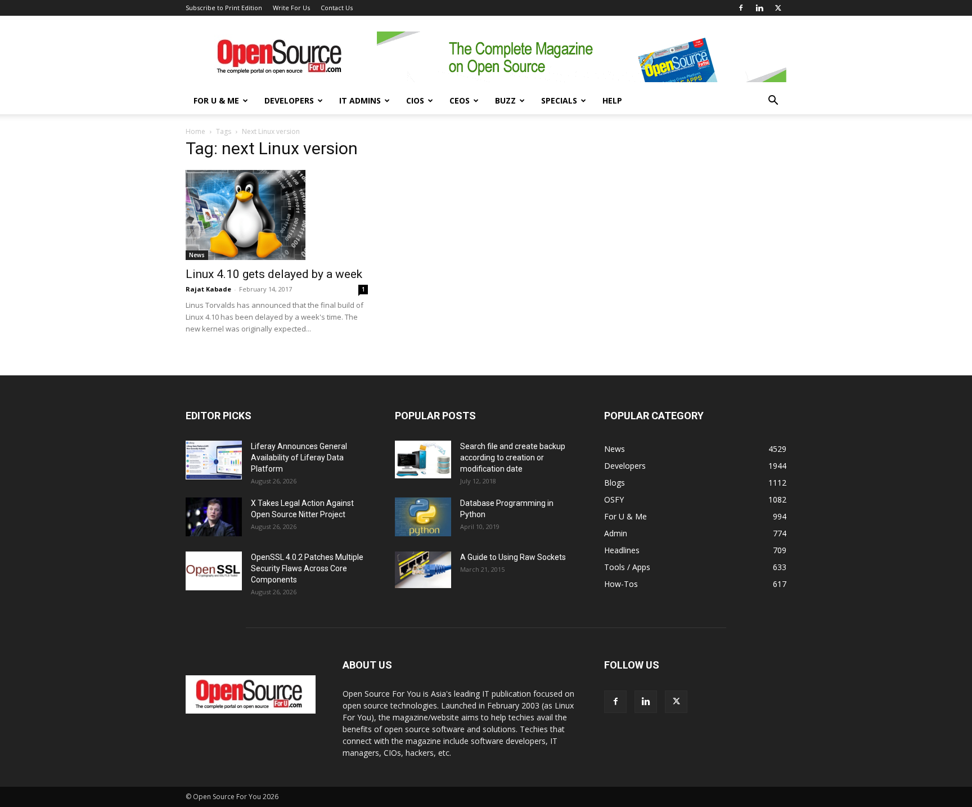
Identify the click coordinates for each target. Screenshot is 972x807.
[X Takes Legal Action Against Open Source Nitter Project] (214, 516)
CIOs (415, 100)
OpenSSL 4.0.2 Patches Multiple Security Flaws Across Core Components (307, 568)
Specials (559, 100)
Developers (289, 100)
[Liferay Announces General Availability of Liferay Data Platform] (214, 460)
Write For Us (291, 7)
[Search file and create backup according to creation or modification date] (423, 459)
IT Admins (360, 100)
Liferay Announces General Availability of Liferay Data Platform (299, 457)
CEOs (459, 100)
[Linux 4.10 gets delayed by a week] (277, 215)
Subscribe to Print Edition (224, 7)
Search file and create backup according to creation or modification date (512, 457)
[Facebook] (740, 8)
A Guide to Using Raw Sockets (513, 557)
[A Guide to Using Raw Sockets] (423, 570)
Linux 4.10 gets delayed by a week (274, 274)
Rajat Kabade (208, 289)
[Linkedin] (759, 8)
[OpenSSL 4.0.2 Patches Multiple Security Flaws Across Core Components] (214, 571)
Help (612, 100)
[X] (778, 8)
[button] (772, 101)
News (197, 255)
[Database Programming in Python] (423, 516)
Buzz (505, 100)
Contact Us (337, 7)
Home (195, 131)
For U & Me (216, 100)
